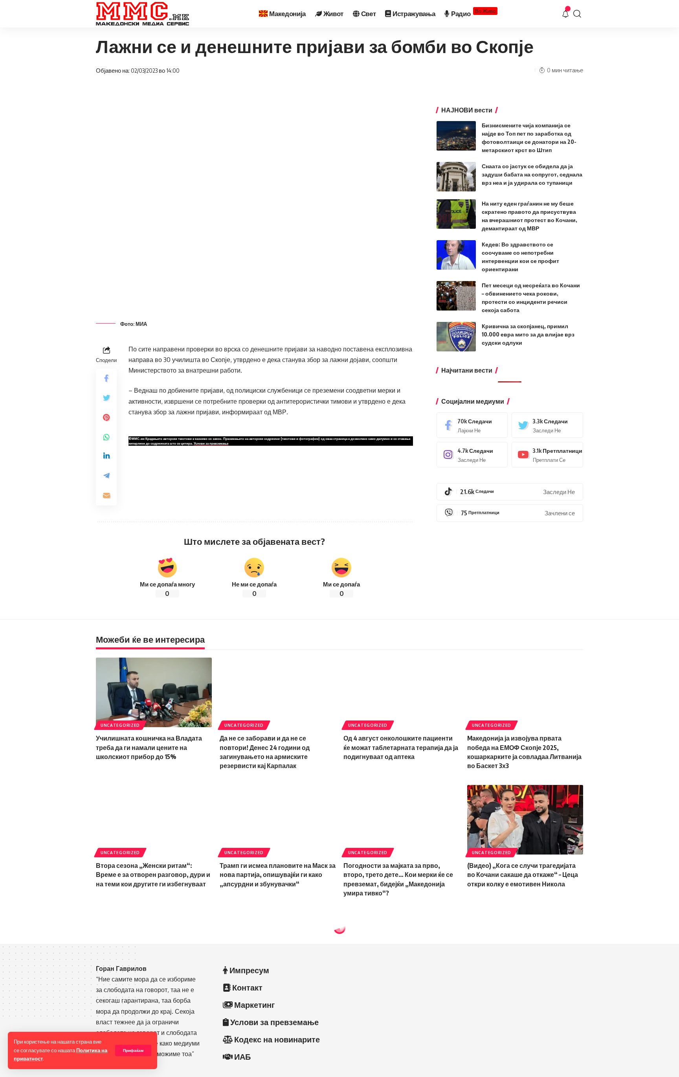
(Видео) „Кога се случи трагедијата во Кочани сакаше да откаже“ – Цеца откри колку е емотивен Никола (522, 875)
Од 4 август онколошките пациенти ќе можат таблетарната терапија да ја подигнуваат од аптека (400, 747)
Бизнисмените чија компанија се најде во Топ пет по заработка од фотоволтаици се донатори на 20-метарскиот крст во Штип (532, 1062)
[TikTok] (510, 491)
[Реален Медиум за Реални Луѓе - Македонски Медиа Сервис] (142, 14)
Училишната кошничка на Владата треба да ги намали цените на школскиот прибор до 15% (149, 747)
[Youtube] (547, 454)
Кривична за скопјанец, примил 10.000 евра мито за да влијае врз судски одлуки (528, 334)
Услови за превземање (211, 443)
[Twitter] (547, 425)
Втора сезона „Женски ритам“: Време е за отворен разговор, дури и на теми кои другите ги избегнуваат (153, 875)
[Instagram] (472, 454)
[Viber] (510, 513)
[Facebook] (472, 425)
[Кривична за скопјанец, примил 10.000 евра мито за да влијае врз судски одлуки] (456, 336)
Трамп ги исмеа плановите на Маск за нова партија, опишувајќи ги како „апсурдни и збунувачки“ (278, 875)
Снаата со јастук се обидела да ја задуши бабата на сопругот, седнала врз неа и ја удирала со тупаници (532, 174)
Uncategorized (120, 725)
